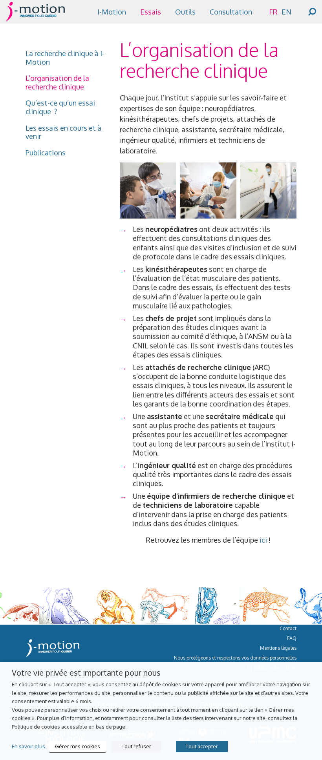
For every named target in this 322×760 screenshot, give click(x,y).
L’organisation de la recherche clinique (57, 82)
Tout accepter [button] (202, 746)
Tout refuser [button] (136, 746)
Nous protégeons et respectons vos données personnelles (235, 658)
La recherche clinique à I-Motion (65, 57)
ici (263, 540)
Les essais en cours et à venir (63, 132)
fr (273, 11)
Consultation (231, 11)
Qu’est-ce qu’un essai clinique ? (60, 107)
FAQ (291, 638)
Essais (150, 11)
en (286, 11)
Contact (288, 628)
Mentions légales (278, 648)
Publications (46, 153)
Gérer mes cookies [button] (77, 746)
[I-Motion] (35, 16)
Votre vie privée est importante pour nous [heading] (86, 672)
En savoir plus (28, 746)
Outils (185, 11)
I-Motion (111, 11)
